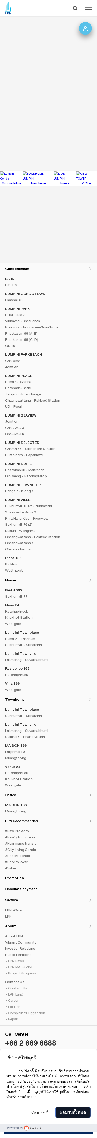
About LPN (14, 936)
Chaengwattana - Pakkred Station (32, 400)
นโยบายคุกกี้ (39, 1113)
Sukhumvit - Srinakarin (23, 645)
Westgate (13, 624)
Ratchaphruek (16, 611)
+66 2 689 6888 (30, 1043)
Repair (13, 1019)
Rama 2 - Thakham (20, 638)
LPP (8, 916)
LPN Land (15, 994)
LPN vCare (13, 910)
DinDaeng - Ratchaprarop (26, 476)
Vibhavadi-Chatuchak (22, 321)
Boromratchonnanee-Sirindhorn (31, 327)
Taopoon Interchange (23, 394)
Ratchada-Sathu (18, 388)
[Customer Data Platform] (48, 1128)
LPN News (16, 961)
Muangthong (15, 758)
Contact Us (17, 988)
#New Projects (17, 831)
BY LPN (11, 285)
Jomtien (11, 367)
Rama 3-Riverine (18, 382)
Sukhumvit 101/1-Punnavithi (28, 506)
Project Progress (22, 973)
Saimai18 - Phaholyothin (25, 737)
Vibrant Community (20, 942)
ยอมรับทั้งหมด (73, 1112)
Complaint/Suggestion (26, 1013)
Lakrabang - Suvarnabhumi (26, 660)
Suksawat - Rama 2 (20, 512)
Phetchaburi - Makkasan (24, 470)
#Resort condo (17, 856)
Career (13, 1000)
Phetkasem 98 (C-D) (21, 339)
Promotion (14, 878)
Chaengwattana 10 (20, 543)
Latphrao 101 (16, 752)
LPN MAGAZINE (20, 967)
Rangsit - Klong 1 (19, 491)
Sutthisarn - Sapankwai (24, 455)
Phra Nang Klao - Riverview (26, 518)
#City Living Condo (20, 849)
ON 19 (10, 346)
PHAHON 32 (15, 315)
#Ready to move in (20, 837)
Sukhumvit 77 (16, 596)
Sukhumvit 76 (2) (18, 524)
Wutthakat (14, 570)
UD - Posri (13, 406)
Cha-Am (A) (14, 427)
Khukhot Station (19, 617)
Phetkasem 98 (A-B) (21, 333)
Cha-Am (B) (14, 434)
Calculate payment (21, 889)
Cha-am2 (12, 361)
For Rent (15, 1007)
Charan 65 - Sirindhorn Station (30, 449)
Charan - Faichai (18, 549)
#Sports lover (16, 862)
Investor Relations (20, 948)
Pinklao (11, 564)
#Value (10, 868)
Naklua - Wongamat (21, 531)
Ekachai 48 (14, 300)
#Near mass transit (20, 843)
